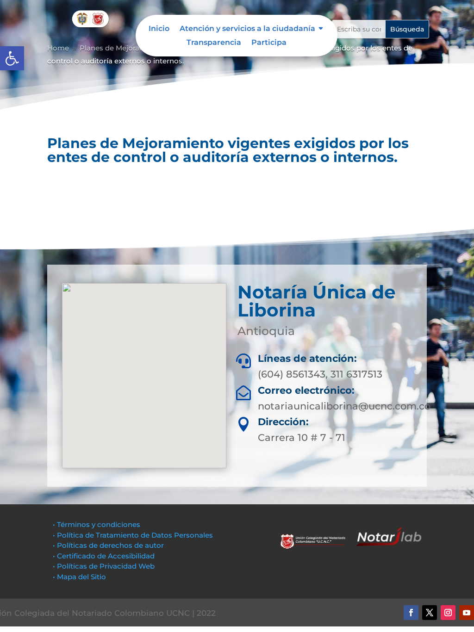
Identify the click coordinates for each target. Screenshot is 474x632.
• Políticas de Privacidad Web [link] (104, 566)
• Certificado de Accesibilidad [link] (104, 555)
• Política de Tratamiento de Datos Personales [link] (133, 535)
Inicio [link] (159, 29)
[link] (12, 58)
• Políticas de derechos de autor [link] (108, 545)
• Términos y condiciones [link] (96, 524)
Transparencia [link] (214, 43)
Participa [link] (269, 43)
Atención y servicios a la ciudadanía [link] (247, 29)
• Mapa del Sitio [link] (80, 576)
